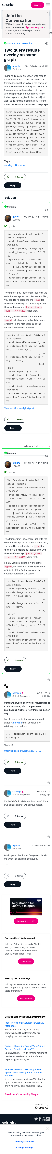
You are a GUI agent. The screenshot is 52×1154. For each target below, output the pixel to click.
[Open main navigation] (48, 4)
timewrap (17, 722)
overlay (8, 165)
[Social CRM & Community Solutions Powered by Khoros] (41, 1106)
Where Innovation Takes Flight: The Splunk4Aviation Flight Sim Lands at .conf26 (23, 1072)
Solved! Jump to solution (19, 43)
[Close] (47, 1128)
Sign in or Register (34, 27)
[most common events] (43, 446)
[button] (46, 44)
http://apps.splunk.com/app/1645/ (22, 750)
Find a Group (26, 998)
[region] (26, 1139)
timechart (21, 165)
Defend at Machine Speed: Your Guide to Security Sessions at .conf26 (25, 1048)
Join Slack (26, 961)
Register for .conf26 (26, 921)
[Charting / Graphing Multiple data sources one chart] (49, 446)
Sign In (37, 5)
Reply (12, 185)
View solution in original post (19, 408)
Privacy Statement (24, 1141)
